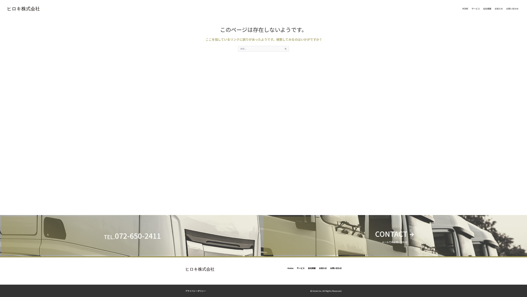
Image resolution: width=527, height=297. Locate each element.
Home (465, 8)
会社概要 (487, 8)
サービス (476, 8)
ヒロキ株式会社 (23, 9)
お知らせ (499, 8)
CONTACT (391, 234)
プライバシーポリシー (195, 290)
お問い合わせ (512, 8)
